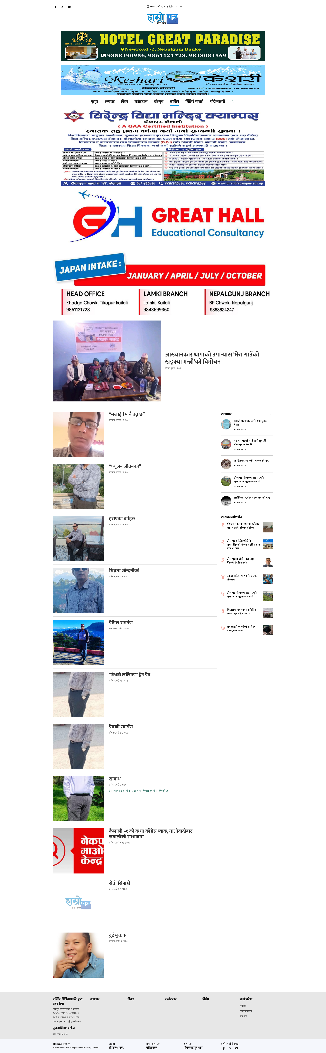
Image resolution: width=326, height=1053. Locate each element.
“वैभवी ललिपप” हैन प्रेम (129, 675)
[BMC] (163, 147)
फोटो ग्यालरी (217, 102)
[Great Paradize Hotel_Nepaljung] (163, 46)
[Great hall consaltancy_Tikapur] (163, 252)
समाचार (109, 102)
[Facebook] (55, 7)
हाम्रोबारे (243, 1006)
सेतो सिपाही (119, 883)
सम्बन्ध (115, 779)
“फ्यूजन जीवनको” (125, 466)
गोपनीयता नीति (246, 1011)
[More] (271, 414)
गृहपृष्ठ (94, 102)
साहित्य (174, 102)
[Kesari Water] (163, 80)
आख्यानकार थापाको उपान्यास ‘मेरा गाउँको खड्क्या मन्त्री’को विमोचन (212, 358)
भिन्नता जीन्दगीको (124, 571)
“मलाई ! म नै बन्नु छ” (127, 414)
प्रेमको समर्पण (121, 727)
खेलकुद (158, 102)
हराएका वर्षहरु (122, 519)
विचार (124, 102)
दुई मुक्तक (117, 935)
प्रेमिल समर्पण (121, 623)
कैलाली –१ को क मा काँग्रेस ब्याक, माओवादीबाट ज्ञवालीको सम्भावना (151, 834)
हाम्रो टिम (243, 1016)
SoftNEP (95, 1047)
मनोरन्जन (141, 102)
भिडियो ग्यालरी (194, 102)
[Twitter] (62, 7)
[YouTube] (69, 7)
